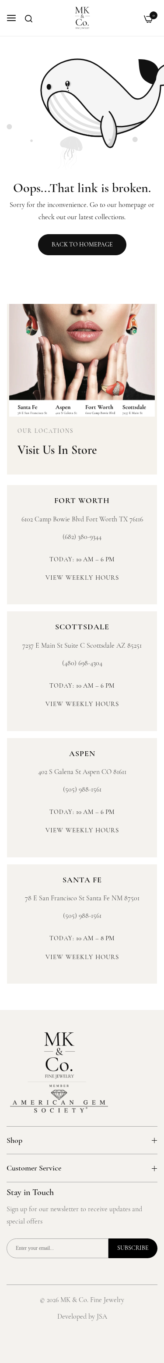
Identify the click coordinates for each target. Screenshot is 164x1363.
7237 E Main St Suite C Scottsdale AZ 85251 (82, 645)
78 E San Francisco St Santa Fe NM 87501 (82, 898)
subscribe (133, 1248)
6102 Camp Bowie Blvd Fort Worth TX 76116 (82, 519)
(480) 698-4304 (82, 663)
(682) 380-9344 (82, 536)
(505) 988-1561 (82, 789)
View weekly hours (82, 578)
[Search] (28, 18)
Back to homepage (82, 244)
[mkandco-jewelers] (82, 18)
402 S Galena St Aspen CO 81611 (82, 771)
